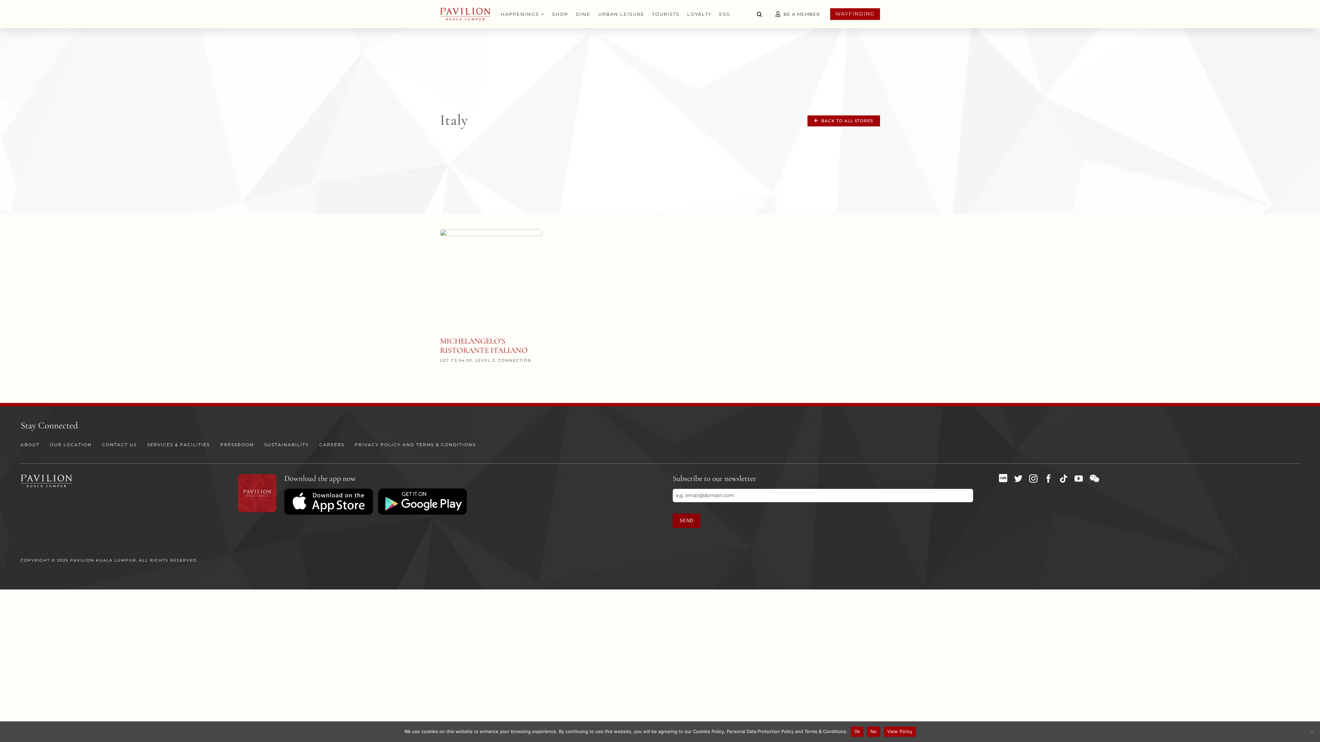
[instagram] (1033, 478)
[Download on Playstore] (422, 491)
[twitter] (1018, 478)
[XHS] (1003, 478)
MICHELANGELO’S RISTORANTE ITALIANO (484, 346)
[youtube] (1079, 478)
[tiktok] (1063, 478)
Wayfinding (855, 14)
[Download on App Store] (328, 491)
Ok (857, 731)
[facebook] (1048, 478)
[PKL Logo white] (46, 476)
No (873, 731)
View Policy (900, 731)
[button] (759, 14)
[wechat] (1094, 478)
